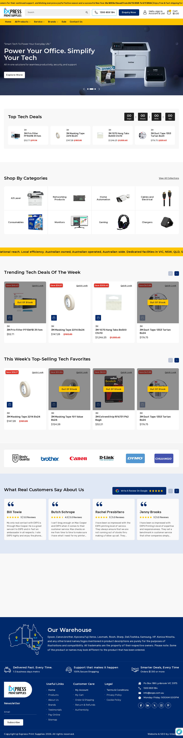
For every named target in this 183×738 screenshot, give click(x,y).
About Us (53, 700)
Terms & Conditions (118, 690)
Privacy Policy (114, 695)
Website (153, 734)
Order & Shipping (84, 700)
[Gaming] (113, 222)
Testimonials (55, 710)
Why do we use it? (44, 589)
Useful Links (55, 684)
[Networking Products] (69, 198)
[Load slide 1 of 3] (88, 89)
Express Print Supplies (32, 734)
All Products (21, 21)
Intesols (174, 734)
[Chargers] (157, 222)
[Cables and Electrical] (157, 198)
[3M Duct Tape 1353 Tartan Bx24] (142, 135)
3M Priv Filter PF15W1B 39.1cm (32, 134)
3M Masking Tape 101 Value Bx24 (67, 418)
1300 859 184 (107, 12)
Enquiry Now (129, 12)
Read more (44, 596)
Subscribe (13, 722)
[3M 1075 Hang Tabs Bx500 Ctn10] (100, 135)
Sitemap (52, 719)
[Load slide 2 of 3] (91, 89)
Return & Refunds (85, 705)
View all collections (169, 178)
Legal (109, 684)
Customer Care (84, 684)
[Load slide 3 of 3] (95, 89)
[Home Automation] (113, 198)
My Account (81, 690)
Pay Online (54, 715)
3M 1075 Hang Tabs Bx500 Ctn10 (119, 134)
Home (51, 690)
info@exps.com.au (153, 693)
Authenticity (82, 710)
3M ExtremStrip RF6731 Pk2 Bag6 (112, 418)
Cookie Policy (114, 700)
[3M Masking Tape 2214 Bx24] (58, 135)
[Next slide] (99, 89)
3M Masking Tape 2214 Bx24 (75, 134)
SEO (163, 734)
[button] (173, 12)
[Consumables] (26, 222)
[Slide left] (170, 273)
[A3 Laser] (26, 198)
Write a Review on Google (134, 491)
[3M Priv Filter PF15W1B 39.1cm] (15, 135)
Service (38, 21)
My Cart (79, 695)
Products (53, 695)
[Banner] (21, 458)
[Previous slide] (84, 89)
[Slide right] (176, 273)
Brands (52, 21)
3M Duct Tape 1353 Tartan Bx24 (161, 134)
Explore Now (14, 69)
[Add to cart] (54, 318)
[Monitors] (69, 222)
